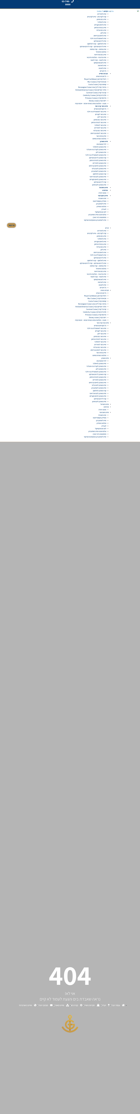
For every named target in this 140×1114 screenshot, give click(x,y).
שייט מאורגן (104, 141)
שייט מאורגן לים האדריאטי (98, 177)
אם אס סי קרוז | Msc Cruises (97, 82)
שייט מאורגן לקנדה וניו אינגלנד (96, 149)
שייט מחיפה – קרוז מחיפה (98, 49)
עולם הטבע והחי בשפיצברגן (97, 214)
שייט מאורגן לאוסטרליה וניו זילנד (95, 155)
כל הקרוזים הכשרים (100, 109)
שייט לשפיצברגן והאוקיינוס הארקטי (95, 220)
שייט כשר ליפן (101, 117)
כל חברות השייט (101, 76)
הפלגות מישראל (101, 52)
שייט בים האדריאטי (100, 54)
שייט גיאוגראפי (103, 196)
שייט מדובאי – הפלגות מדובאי (96, 57)
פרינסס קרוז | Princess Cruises (95, 98)
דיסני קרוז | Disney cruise (97, 101)
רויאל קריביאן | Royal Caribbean (95, 79)
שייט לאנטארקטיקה (100, 63)
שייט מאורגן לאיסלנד (99, 147)
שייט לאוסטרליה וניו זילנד (98, 38)
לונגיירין (104, 209)
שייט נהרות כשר (101, 136)
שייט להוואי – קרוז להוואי (98, 60)
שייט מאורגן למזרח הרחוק (98, 160)
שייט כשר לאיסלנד (100, 125)
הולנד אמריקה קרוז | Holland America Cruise (90, 90)
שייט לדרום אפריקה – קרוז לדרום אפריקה (93, 46)
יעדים (106, 11)
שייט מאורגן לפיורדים (99, 163)
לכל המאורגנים (101, 144)
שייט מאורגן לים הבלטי (99, 168)
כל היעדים (103, 71)
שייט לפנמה (102, 68)
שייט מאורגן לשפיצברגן (98, 171)
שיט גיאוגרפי (102, 198)
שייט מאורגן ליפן (101, 152)
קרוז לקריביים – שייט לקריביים (96, 17)
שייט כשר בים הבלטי (99, 130)
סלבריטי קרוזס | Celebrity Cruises (94, 95)
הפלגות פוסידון (101, 206)
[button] (68, 225)
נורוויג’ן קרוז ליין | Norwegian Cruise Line (92, 87)
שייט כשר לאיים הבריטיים (98, 133)
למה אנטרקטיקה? (100, 212)
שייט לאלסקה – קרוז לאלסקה (96, 44)
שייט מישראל (103, 187)
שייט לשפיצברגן (101, 204)
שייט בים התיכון (101, 19)
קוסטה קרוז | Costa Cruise (97, 84)
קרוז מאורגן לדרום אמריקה (97, 158)
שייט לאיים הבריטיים (100, 36)
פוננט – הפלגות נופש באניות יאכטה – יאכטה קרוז (90, 103)
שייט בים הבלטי (101, 30)
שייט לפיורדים (101, 14)
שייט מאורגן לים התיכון (99, 185)
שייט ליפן (103, 33)
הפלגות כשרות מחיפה (99, 139)
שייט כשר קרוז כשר (101, 106)
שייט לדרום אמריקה (100, 41)
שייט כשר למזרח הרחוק (98, 122)
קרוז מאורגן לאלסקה (99, 174)
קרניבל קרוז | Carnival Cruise (96, 92)
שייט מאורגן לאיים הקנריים (98, 179)
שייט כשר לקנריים (100, 114)
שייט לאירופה (102, 65)
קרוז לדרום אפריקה (100, 182)
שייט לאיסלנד (101, 22)
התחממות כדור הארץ (99, 217)
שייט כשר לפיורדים (100, 128)
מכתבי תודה (102, 193)
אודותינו (105, 190)
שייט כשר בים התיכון (100, 120)
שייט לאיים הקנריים (100, 25)
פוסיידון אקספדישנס (99, 201)
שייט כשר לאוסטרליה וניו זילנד (96, 111)
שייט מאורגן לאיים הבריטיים (97, 166)
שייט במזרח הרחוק (100, 27)
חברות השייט (103, 74)
